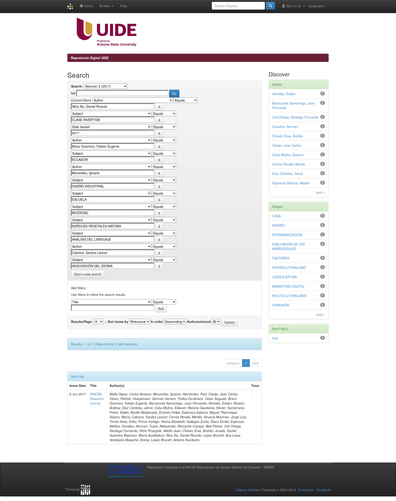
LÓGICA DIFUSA (284, 277)
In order (157, 321)
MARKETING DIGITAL (288, 286)
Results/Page (81, 321)
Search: (77, 86)
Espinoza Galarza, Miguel (290, 183)
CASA (276, 216)
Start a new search (87, 274)
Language (315, 5)
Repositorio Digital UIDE (90, 57)
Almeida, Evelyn (283, 93)
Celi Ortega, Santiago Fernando (295, 117)
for (73, 93)
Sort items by (118, 321)
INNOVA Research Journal (97, 398)
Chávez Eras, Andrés (287, 136)
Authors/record (199, 321)
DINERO (278, 225)
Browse (105, 5)
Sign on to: (293, 5)
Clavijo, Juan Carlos (286, 145)
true (275, 338)
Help (123, 5)
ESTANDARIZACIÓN (287, 234)
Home (88, 5)
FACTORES (280, 258)
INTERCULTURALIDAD (289, 267)
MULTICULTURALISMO (289, 295)
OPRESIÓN (280, 305)
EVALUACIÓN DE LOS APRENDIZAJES (288, 246)
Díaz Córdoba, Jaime (287, 173)
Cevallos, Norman (285, 126)
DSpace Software (248, 489)
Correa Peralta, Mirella (288, 164)
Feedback (323, 489)
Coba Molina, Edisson (288, 154)
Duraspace (306, 489)
